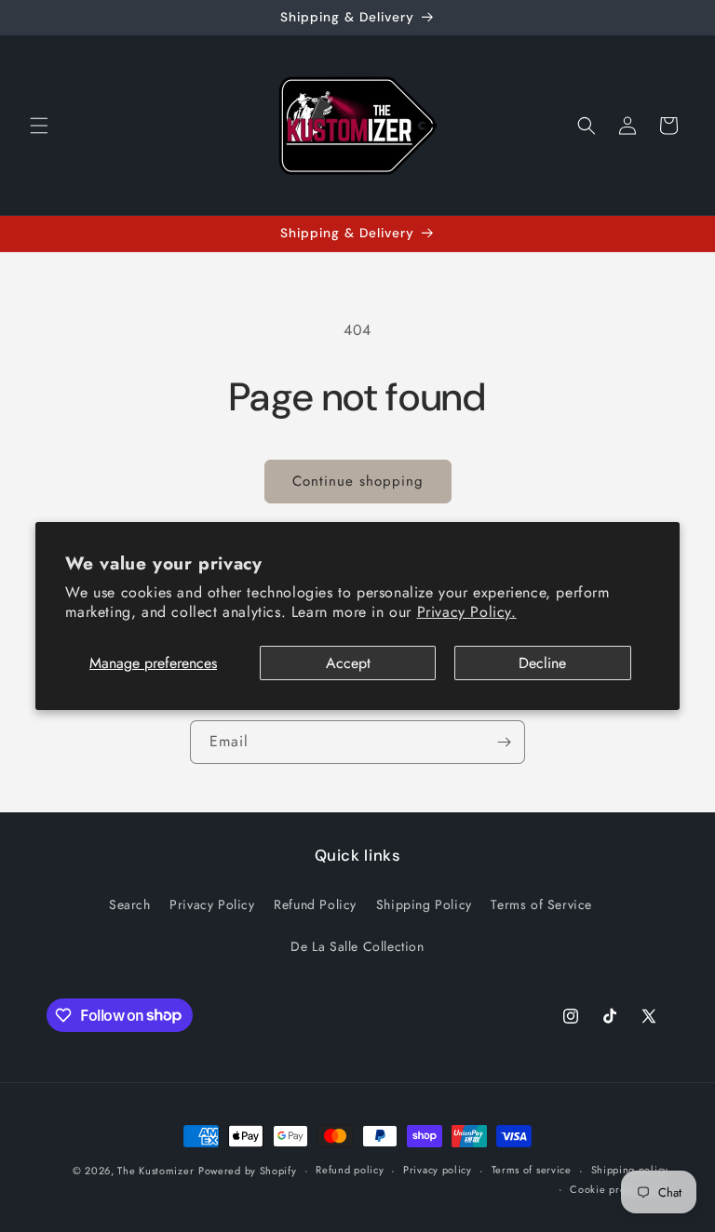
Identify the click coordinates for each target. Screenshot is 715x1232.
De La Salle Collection (357, 946)
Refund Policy (315, 904)
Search (130, 904)
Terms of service (532, 1169)
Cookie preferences (619, 1189)
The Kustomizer (155, 1170)
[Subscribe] (503, 742)
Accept (348, 663)
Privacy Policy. (467, 612)
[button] (39, 125)
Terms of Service (541, 904)
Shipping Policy (424, 904)
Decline (542, 663)
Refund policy (350, 1169)
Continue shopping (358, 481)
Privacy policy (437, 1169)
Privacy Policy (211, 904)
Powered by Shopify (247, 1170)
